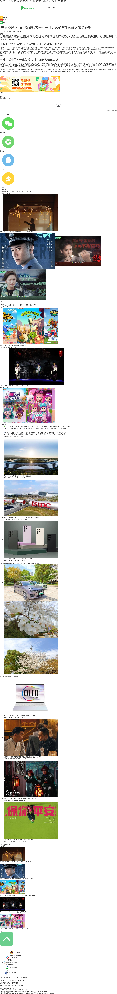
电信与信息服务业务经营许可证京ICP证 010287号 (14, 977)
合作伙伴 (13, 989)
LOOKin (8, 1)
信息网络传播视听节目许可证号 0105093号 (12, 983)
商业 (41, 1)
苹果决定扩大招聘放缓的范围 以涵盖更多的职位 (17, 476)
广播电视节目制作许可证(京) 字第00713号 (12, 980)
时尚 (21, 1)
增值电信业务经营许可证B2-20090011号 (11, 985)
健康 (50, 1)
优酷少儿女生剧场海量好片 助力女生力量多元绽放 (14, 385)
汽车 (59, 1)
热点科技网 (7, 519)
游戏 (23, 1)
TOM (1, 193)
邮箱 (38, 1)
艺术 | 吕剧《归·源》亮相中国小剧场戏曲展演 (13, 345)
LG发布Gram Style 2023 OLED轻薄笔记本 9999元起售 (19, 715)
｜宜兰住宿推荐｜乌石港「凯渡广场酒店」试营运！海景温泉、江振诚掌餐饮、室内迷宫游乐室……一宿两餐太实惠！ (37, 428)
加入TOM (25, 989)
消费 (56, 1)
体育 (15, 1)
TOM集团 (2, 989)
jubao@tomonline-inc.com (46, 993)
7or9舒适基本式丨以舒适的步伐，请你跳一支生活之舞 (15, 191)
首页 (1, 1)
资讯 (4, 1)
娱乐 (12, 1)
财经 (47, 1)
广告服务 (19, 989)
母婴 (32, 1)
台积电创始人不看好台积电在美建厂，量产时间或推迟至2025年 (22, 517)
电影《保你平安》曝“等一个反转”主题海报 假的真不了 (19, 839)
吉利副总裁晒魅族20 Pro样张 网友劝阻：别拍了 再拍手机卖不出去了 (19, 563)
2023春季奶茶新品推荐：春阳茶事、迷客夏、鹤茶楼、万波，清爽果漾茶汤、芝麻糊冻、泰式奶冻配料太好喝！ (35, 434)
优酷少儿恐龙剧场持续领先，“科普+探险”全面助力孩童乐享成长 (18, 305)
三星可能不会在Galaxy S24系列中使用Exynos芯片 (18, 558)
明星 (18, 1)
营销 (35, 1)
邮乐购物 (8, 989)
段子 (53, 1)
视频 (44, 1)
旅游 (26, 1)
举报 (1, 96)
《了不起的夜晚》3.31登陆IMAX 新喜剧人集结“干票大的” (20, 798)
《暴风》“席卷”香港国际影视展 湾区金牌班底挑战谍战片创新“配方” (23, 757)
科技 (64, 1)
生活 (29, 1)
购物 (62, 1)
